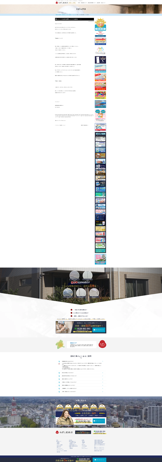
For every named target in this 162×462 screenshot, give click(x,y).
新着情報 (83, 442)
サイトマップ (83, 447)
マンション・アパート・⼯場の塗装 (62, 450)
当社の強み (70, 440)
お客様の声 (71, 448)
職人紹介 (83, 441)
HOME (79, 2)
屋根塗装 (58, 443)
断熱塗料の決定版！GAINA (98, 450)
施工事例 (98, 2)
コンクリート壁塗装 (59, 444)
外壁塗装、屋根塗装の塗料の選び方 (99, 441)
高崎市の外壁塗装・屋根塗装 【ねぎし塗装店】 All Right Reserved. (81, 456)
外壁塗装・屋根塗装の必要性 (98, 440)
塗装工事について (84, 2)
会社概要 (83, 440)
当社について (103, 2)
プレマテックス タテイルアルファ (99, 449)
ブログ (83, 443)
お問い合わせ (83, 444)
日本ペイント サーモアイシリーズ (99, 448)
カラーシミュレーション (60, 449)
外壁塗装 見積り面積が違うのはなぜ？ (99, 443)
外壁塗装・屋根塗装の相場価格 (98, 442)
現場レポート (71, 447)
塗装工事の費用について (92, 2)
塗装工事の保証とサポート (73, 444)
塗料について (59, 447)
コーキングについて (59, 448)
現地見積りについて (72, 443)
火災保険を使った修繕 (73, 442)
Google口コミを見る (100, 35)
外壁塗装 (58, 442)
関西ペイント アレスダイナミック (99, 447)
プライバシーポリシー (85, 448)
